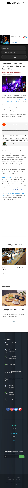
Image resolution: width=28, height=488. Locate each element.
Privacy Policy (11, 479)
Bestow (11, 392)
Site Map (18, 479)
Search (14, 57)
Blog (8, 477)
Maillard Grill (12, 349)
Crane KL (11, 385)
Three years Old (13, 399)
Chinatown (11, 344)
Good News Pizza (13, 342)
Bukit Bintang (11, 394)
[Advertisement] (14, 20)
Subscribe (22, 456)
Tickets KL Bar (12, 356)
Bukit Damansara (12, 351)
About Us (13, 477)
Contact (18, 477)
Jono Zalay (12, 364)
